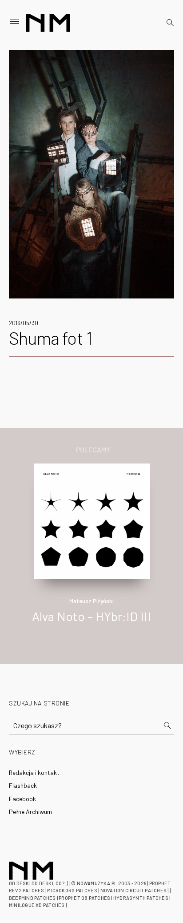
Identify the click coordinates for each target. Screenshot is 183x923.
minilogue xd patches (36, 905)
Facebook (22, 798)
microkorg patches (72, 890)
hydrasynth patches (140, 898)
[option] (91, 553)
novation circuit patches (133, 890)
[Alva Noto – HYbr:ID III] (92, 520)
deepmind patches (32, 898)
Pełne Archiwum (30, 811)
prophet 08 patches (84, 898)
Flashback (23, 785)
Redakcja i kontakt (34, 772)
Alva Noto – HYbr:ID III (91, 616)
